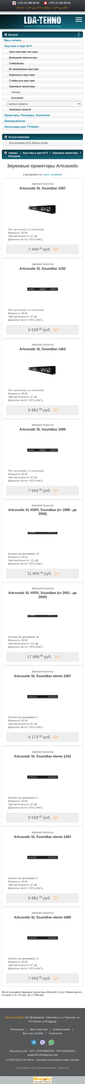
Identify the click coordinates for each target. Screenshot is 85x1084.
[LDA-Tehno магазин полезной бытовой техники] (43, 21)
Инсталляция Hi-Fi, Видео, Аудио (28, 142)
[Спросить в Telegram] (33, 1042)
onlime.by (63, 1067)
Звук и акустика (39, 1029)
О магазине (55, 1033)
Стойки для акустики (22, 80)
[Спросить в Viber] (42, 1042)
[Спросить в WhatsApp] (51, 1042)
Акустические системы (23, 51)
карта (52, 1021)
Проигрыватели (14, 121)
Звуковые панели (20, 109)
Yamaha (15, 92)
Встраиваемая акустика (24, 69)
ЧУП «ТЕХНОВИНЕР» (42, 1051)
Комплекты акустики (21, 75)
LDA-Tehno (28, 1059)
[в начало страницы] (78, 1075)
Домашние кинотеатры (23, 57)
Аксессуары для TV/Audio (21, 126)
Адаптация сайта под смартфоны (36, 1067)
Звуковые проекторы (22, 86)
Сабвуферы (16, 63)
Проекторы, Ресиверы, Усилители (27, 115)
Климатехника (61, 1029)
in (5, 1063)
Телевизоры (17, 1029)
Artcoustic (17, 98)
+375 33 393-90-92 (59, 3)
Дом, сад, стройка (33, 1033)
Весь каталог (12, 40)
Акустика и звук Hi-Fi (18, 46)
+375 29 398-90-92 (28, 3)
